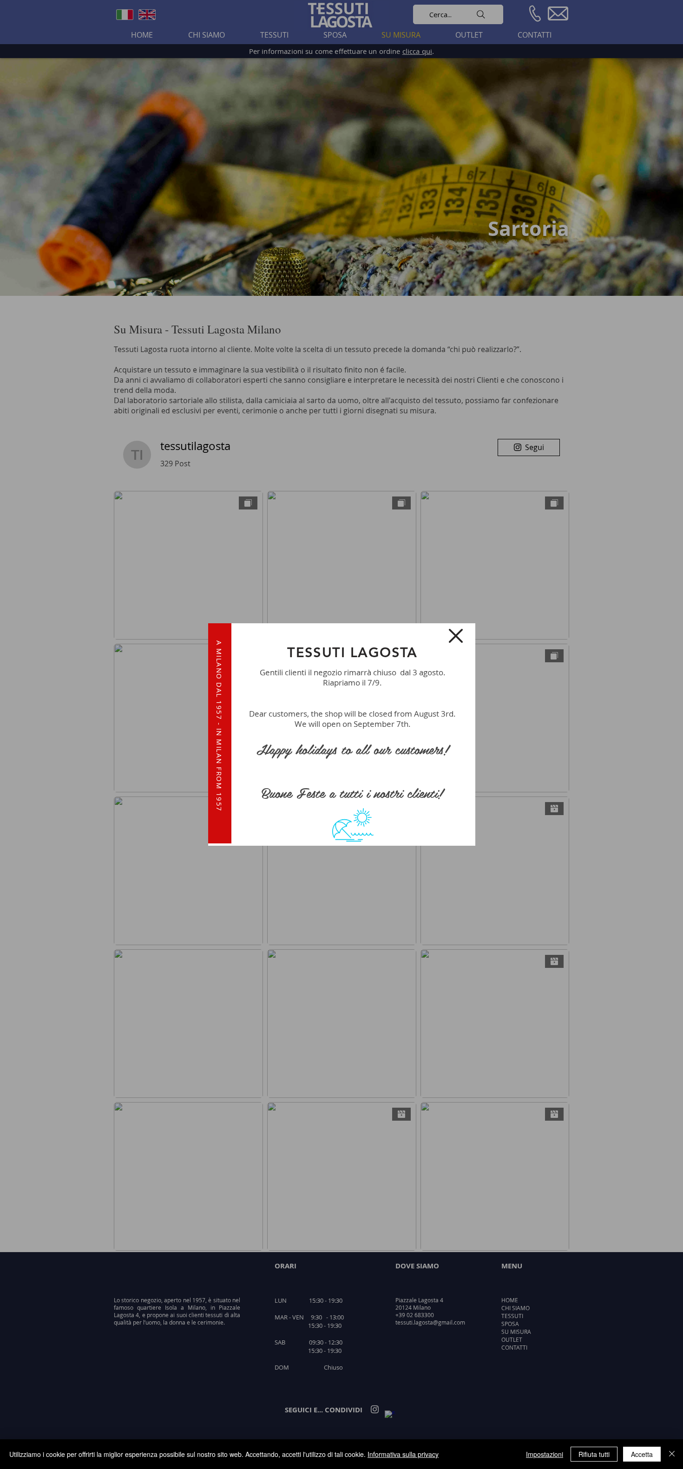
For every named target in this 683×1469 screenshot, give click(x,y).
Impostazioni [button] (544, 1454)
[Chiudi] (671, 1454)
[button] (456, 636)
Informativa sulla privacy (403, 1454)
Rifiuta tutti (594, 1454)
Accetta (642, 1454)
